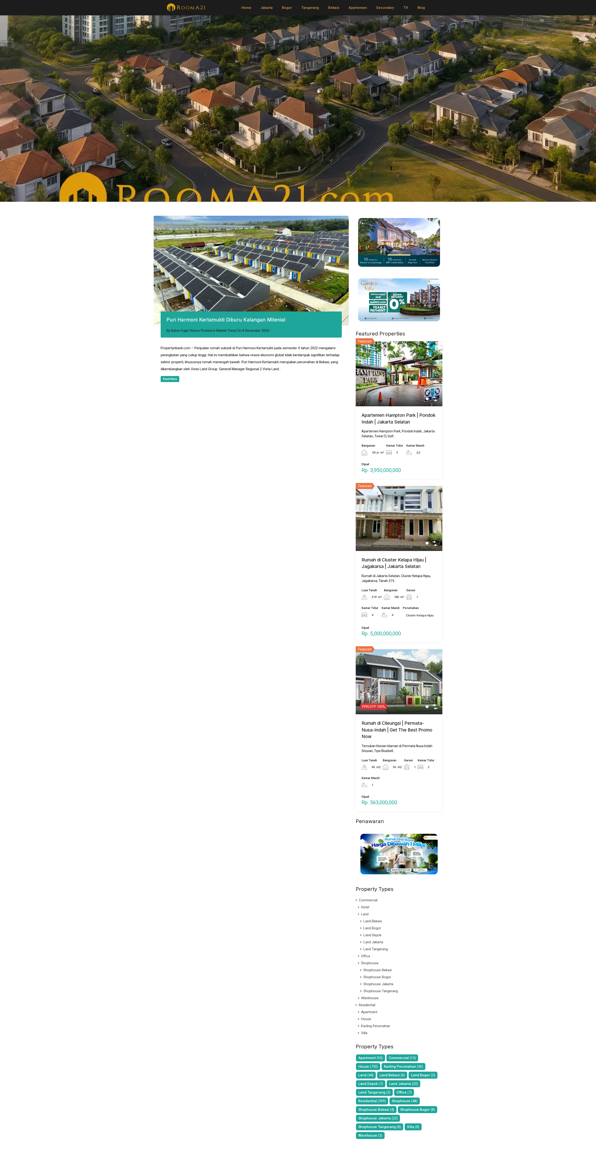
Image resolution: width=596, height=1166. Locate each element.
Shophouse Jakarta (378, 984)
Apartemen (358, 8)
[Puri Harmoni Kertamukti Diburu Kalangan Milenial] (251, 270)
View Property (399, 393)
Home (246, 8)
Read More (170, 379)
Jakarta (267, 8)
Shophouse (370, 963)
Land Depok (372, 935)
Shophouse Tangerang (380, 991)
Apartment (369, 1012)
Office (365, 956)
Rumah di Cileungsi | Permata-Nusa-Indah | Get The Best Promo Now (397, 730)
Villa (364, 1033)
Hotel (365, 907)
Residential (367, 1005)
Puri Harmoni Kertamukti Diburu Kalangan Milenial (225, 320)
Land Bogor (372, 928)
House (366, 1019)
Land (365, 914)
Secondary (385, 8)
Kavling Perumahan (375, 1026)
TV (405, 8)
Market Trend (226, 330)
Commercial (368, 900)
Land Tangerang (375, 949)
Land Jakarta (373, 942)
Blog (421, 8)
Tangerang (310, 8)
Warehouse (370, 998)
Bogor (287, 8)
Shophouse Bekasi (377, 970)
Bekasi (333, 8)
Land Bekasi (372, 921)
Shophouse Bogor (377, 977)
